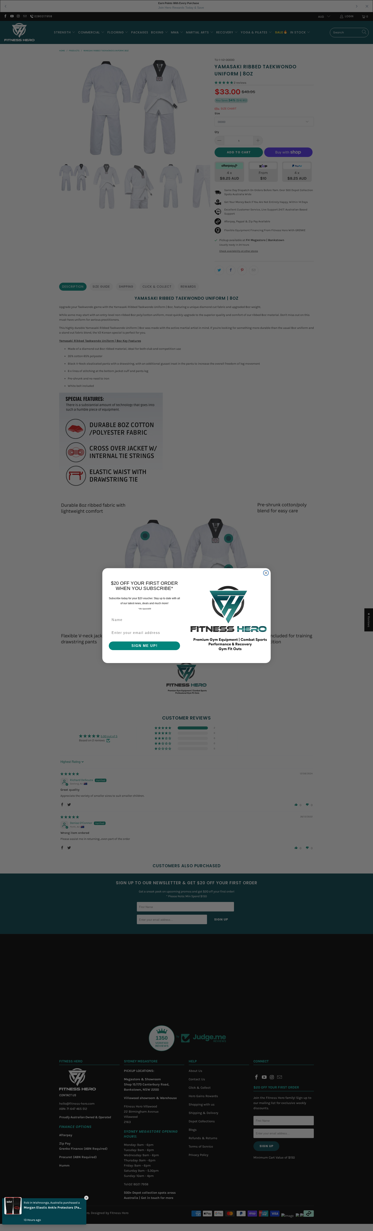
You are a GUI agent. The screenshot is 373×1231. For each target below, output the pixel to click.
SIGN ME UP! (144, 646)
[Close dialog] (266, 573)
